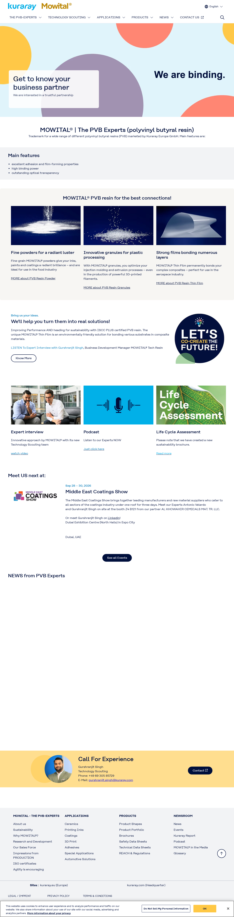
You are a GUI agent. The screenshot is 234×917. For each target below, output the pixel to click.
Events (178, 830)
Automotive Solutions (80, 859)
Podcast (179, 841)
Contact (198, 770)
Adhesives (72, 847)
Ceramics (71, 824)
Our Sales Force (24, 847)
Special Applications (79, 853)
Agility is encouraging (28, 869)
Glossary (180, 853)
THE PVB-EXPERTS (23, 17)
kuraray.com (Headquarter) (146, 885)
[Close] (228, 909)
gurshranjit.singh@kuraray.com (111, 780)
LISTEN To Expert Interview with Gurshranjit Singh (47, 347)
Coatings (71, 835)
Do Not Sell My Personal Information (166, 908)
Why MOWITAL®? (25, 835)
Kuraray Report (184, 835)
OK (205, 908)
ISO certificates (24, 863)
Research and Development (32, 841)
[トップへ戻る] (221, 853)
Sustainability (23, 830)
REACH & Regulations (134, 853)
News (177, 824)
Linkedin (114, 518)
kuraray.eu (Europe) (54, 885)
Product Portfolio (131, 830)
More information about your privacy (49, 913)
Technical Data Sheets (135, 847)
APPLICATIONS (108, 17)
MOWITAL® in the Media (191, 847)
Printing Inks (74, 830)
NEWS (164, 17)
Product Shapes (130, 824)
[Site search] (222, 17)
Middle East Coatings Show (96, 491)
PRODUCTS (140, 17)
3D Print (71, 841)
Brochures (126, 835)
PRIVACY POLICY (58, 895)
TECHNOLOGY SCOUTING (67, 17)
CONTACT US (189, 17)
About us (19, 824)
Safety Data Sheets (133, 841)
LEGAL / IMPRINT (19, 895)
